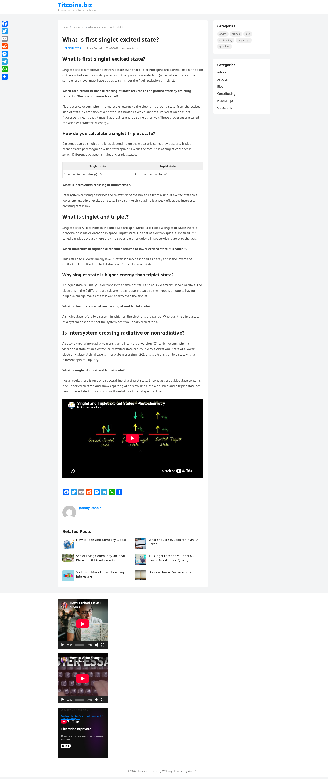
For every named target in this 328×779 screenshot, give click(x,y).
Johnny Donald (93, 48)
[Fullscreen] (103, 645)
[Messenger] (4, 54)
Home (65, 27)
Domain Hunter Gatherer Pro (170, 572)
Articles (236, 34)
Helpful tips (78, 27)
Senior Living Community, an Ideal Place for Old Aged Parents (100, 558)
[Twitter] (4, 31)
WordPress (194, 771)
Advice (222, 34)
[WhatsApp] (4, 69)
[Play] (63, 645)
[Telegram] (4, 61)
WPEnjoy (167, 771)
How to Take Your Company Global (101, 540)
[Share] (4, 77)
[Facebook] (4, 23)
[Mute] (97, 645)
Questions (224, 46)
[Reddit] (4, 46)
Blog (247, 34)
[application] (83, 624)
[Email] (4, 39)
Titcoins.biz (75, 5)
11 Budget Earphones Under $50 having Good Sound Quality (172, 558)
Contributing (225, 40)
